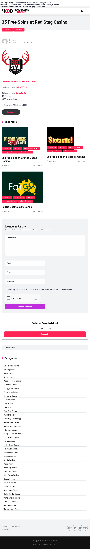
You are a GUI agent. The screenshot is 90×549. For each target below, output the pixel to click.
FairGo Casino (19, 197)
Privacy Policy (43, 544)
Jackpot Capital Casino (13, 434)
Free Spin (19, 30)
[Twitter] (75, 528)
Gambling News (10, 415)
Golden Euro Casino (11, 422)
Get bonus (10, 112)
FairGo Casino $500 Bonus (17, 206)
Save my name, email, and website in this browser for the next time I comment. (40, 289)
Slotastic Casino (69, 151)
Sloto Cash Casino (11, 490)
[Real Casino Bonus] (16, 10)
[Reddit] (85, 528)
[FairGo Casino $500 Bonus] (22, 187)
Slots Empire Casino (12, 498)
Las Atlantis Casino (11, 437)
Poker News (9, 464)
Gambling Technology (12, 419)
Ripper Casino (9, 479)
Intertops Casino (10, 430)
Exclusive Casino (10, 396)
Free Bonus (7, 30)
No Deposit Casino (25, 152)
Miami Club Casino (11, 449)
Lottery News (9, 441)
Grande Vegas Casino (31, 148)
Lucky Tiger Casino (11, 445)
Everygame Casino (11, 388)
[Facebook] (69, 528)
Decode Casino (10, 377)
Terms (34, 544)
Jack (14, 40)
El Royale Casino (10, 385)
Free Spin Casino (10, 411)
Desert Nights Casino (12, 381)
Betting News (9, 370)
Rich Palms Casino (11, 475)
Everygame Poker (11, 392)
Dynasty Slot (21, 93)
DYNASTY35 (21, 87)
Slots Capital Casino (12, 494)
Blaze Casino (9, 373)
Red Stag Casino (29, 81)
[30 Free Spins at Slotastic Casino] (67, 139)
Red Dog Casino (10, 468)
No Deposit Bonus (9, 152)
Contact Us (54, 544)
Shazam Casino (10, 483)
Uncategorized (10, 505)
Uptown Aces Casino (12, 509)
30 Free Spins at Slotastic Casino (66, 156)
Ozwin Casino (9, 460)
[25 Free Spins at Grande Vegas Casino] (22, 140)
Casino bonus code (10, 81)
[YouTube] (80, 528)
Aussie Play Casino (11, 366)
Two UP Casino (10, 502)
